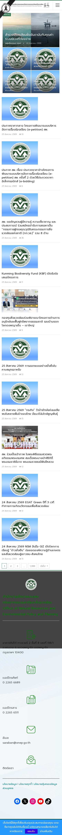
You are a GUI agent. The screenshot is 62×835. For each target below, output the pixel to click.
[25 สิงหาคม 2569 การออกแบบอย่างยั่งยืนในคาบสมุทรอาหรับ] (20, 348)
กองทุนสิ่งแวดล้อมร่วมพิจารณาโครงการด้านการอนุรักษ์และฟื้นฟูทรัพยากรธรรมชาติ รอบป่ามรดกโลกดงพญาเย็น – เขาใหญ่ (31, 322)
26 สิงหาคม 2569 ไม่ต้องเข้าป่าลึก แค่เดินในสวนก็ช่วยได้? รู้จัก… (45, 63)
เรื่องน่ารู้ (7, 14)
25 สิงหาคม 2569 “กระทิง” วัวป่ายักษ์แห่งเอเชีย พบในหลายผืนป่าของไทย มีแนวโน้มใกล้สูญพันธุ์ (31, 412)
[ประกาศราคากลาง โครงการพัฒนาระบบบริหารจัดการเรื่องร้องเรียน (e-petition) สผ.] (20, 108)
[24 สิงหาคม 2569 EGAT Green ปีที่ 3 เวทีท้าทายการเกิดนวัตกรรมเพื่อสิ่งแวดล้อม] (20, 485)
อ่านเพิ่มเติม (46, 831)
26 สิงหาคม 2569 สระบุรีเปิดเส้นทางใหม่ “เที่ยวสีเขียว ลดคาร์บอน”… (15, 62)
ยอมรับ (31, 831)
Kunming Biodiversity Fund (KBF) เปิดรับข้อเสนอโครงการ (30, 275)
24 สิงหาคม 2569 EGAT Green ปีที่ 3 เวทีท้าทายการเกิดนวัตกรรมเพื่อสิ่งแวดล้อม (28, 504)
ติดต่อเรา (8, 768)
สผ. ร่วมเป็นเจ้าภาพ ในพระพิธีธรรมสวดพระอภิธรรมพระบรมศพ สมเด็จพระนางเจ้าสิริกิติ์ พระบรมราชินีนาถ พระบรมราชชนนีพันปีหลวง (28, 458)
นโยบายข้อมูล (10, 784)
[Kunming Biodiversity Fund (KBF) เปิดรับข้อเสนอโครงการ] (20, 256)
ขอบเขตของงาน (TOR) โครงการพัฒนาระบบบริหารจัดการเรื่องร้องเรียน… (45, 85)
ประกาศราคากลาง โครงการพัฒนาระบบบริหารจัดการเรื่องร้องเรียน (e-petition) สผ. (29, 128)
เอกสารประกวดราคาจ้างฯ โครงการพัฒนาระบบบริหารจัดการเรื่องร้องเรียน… (16, 85)
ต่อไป (43, 566)
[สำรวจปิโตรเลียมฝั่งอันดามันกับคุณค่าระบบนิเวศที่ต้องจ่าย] (31, 30)
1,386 (32, 566)
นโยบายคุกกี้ (25, 784)
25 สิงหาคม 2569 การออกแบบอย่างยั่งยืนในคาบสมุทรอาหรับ (29, 368)
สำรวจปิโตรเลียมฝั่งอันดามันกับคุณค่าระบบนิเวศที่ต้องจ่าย (29, 36)
